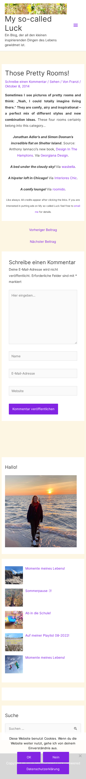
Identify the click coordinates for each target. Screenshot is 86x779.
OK (29, 757)
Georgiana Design (54, 155)
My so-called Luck (28, 23)
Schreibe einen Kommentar (26, 82)
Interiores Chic (65, 178)
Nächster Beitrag (43, 241)
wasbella (68, 167)
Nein (56, 757)
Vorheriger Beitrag (43, 230)
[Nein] (80, 755)
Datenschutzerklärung (43, 769)
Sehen (54, 82)
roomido (59, 189)
